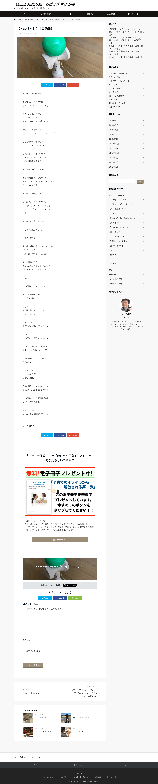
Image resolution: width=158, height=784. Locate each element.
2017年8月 (113, 162)
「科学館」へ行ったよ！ (44, 732)
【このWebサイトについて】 (122, 227)
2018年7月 (113, 125)
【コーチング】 (133, 14)
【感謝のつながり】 (118, 241)
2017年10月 (114, 153)
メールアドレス (32, 651)
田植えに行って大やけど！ (83, 717)
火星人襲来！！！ (41, 717)
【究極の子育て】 (46, 14)
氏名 (27, 640)
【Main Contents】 (25, 14)
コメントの (115, 279)
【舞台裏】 (90, 14)
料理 (113, 213)
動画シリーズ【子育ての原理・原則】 (125, 46)
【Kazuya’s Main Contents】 (122, 218)
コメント (26, 614)
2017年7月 (113, 167)
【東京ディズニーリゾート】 (124, 204)
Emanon (96, 781)
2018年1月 (113, 139)
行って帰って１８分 (117, 103)
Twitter (46, 598)
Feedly (76, 598)
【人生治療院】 (111, 14)
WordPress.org (115, 284)
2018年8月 (113, 120)
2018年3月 (113, 134)
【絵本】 (114, 250)
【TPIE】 (68, 14)
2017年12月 (114, 144)
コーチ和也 (32, 34)
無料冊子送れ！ (60, 539)
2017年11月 (114, 148)
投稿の (114, 274)
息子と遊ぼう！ (118, 209)
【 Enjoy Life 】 (117, 199)
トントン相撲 (78, 732)
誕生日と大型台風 (116, 95)
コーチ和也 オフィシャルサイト (27, 757)
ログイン (112, 270)
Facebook (61, 598)
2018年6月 (113, 130)
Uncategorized (116, 195)
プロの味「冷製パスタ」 (119, 73)
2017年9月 (113, 157)
